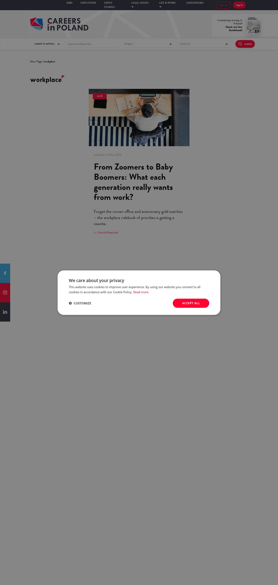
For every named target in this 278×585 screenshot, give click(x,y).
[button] (80, 303)
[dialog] (139, 292)
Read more (141, 292)
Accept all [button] (191, 303)
